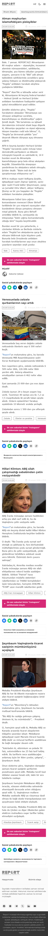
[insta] (10, 906)
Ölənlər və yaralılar (23, 418)
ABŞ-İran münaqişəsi (13, 593)
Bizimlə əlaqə (35, 879)
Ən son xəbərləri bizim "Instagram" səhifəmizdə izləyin (23, 261)
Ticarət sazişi (33, 822)
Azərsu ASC (18, 251)
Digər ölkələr (8, 27)
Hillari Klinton (34, 593)
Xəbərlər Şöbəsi (16, 274)
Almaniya (33, 251)
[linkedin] (26, 287)
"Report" (6, 354)
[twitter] (20, 287)
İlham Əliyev (9, 12)
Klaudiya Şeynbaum (13, 822)
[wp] (9, 287)
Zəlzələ (7, 418)
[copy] (36, 287)
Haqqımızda (7, 879)
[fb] (4, 287)
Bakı (6, 251)
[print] (31, 287)
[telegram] (15, 287)
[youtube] (35, 906)
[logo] (8, 4)
